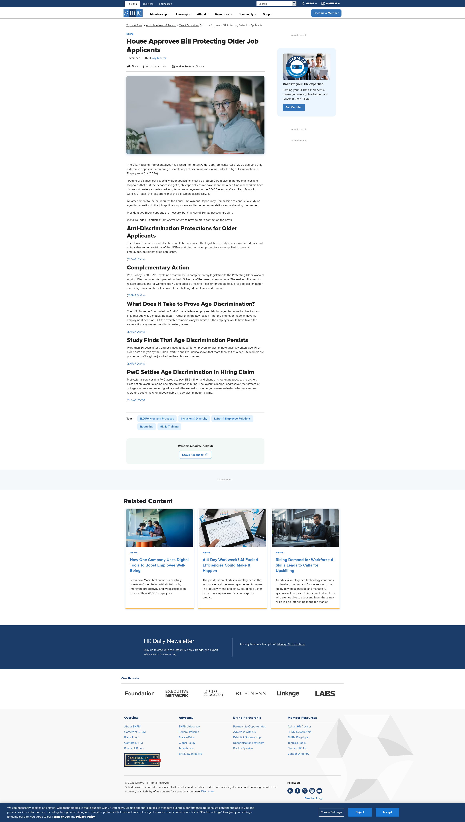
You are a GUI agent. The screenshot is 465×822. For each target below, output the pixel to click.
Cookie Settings (331, 812)
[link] (134, 25)
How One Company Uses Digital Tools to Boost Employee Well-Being (159, 565)
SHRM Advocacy (189, 726)
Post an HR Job (133, 748)
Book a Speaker (243, 748)
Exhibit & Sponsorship (247, 737)
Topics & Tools (297, 742)
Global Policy (187, 742)
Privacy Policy (85, 817)
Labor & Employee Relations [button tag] (232, 418)
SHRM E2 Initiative (190, 753)
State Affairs (186, 737)
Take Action (186, 748)
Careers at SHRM (135, 732)
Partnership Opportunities (249, 726)
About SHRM (132, 726)
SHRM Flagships (298, 737)
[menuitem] (311, 3)
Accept (387, 812)
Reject (360, 812)
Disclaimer (208, 791)
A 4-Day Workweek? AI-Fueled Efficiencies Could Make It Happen (230, 565)
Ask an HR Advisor (299, 726)
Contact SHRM (133, 742)
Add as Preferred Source (190, 66)
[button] (326, 13)
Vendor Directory (298, 753)
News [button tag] (129, 34)
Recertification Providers (248, 742)
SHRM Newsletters (299, 732)
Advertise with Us (244, 732)
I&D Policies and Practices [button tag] (157, 418)
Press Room (131, 737)
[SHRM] (133, 13)
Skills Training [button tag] (169, 426)
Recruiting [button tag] (146, 426)
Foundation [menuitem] (165, 4)
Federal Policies (189, 732)
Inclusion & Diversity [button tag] (194, 418)
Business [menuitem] (148, 4)
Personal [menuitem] (132, 4)
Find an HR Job (297, 748)
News (134, 552)
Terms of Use (61, 817)
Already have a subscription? (258, 644)
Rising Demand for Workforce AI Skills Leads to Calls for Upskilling (305, 565)
